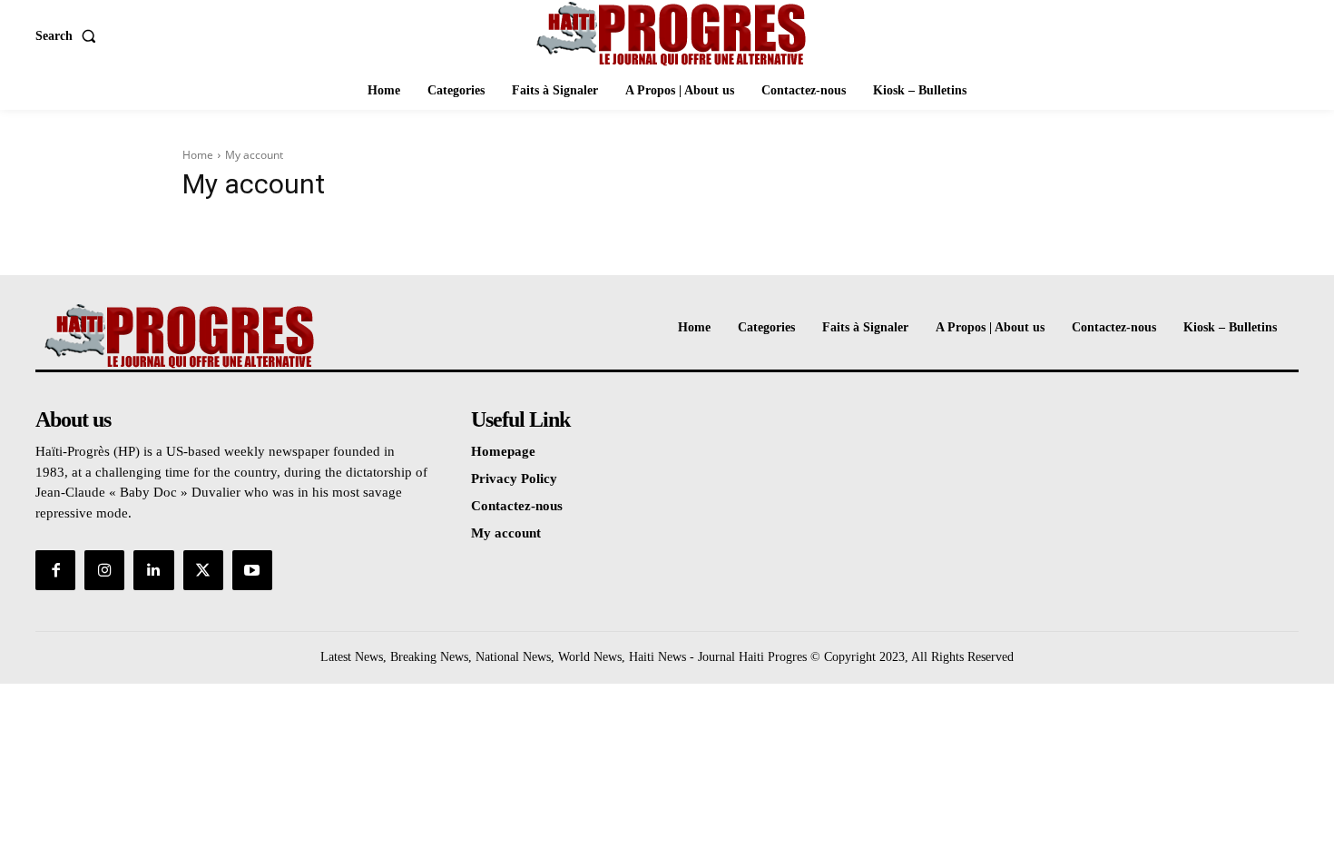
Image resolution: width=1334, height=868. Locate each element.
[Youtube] (252, 570)
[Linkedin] (153, 570)
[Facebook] (55, 570)
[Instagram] (104, 570)
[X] (203, 570)
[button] (69, 36)
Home (197, 155)
